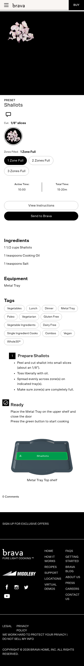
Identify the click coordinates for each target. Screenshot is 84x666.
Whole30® (14, 341)
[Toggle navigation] (6, 5)
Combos (50, 333)
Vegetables (14, 308)
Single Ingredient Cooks (22, 333)
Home (48, 551)
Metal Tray (68, 308)
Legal (7, 626)
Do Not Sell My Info (18, 639)
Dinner (49, 308)
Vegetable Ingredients (21, 325)
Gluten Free (51, 316)
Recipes (50, 567)
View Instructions (41, 205)
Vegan (68, 333)
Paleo (10, 316)
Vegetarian (29, 316)
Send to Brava (41, 216)
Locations (52, 578)
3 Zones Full (16, 171)
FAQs (69, 551)
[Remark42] (42, 493)
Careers (72, 589)
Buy (76, 5)
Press (70, 583)
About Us (72, 577)
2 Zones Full (41, 160)
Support (51, 573)
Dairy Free (49, 325)
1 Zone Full (15, 160)
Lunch (33, 308)
